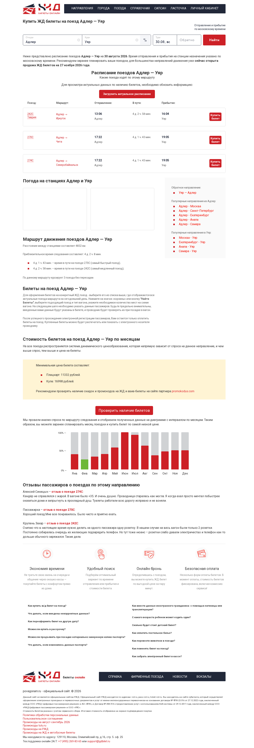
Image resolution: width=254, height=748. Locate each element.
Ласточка (178, 8)
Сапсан (160, 8)
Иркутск (61, 118)
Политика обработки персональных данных (50, 715)
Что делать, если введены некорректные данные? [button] (59, 613)
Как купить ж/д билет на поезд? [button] (47, 605)
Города (104, 8)
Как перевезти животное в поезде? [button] (153, 640)
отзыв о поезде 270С (59, 510)
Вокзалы (204, 676)
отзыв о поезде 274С (67, 491)
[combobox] (52, 40)
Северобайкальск (67, 164)
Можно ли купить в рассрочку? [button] (47, 629)
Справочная (140, 8)
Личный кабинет (204, 8)
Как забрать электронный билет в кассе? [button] (157, 656)
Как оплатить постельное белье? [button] (152, 633)
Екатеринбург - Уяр (192, 242)
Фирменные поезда (147, 676)
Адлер (60, 114)
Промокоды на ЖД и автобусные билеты (49, 732)
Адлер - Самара (189, 224)
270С (30, 137)
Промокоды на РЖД (36, 729)
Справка (115, 676)
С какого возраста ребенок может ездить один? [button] (161, 617)
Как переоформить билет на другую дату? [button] (53, 621)
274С (30, 160)
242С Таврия (31, 115)
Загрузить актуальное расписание (127, 94)
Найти (214, 40)
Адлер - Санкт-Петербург (196, 210)
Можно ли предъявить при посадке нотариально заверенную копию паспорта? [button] (76, 637)
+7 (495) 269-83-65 (69, 741)
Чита (59, 141)
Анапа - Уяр (187, 246)
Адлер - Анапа (188, 219)
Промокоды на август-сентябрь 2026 (46, 722)
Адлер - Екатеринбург (194, 215)
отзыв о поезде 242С (62, 523)
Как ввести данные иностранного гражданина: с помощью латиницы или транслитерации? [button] (177, 607)
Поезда (120, 8)
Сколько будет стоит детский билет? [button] (154, 625)
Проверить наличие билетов (124, 410)
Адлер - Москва (190, 206)
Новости (180, 676)
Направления (82, 8)
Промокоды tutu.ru (34, 725)
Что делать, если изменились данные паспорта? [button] (57, 644)
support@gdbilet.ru (98, 741)
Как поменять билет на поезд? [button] (150, 648)
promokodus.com (183, 391)
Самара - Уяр (188, 251)
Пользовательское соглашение (43, 718)
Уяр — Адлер (187, 192)
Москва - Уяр (188, 237)
